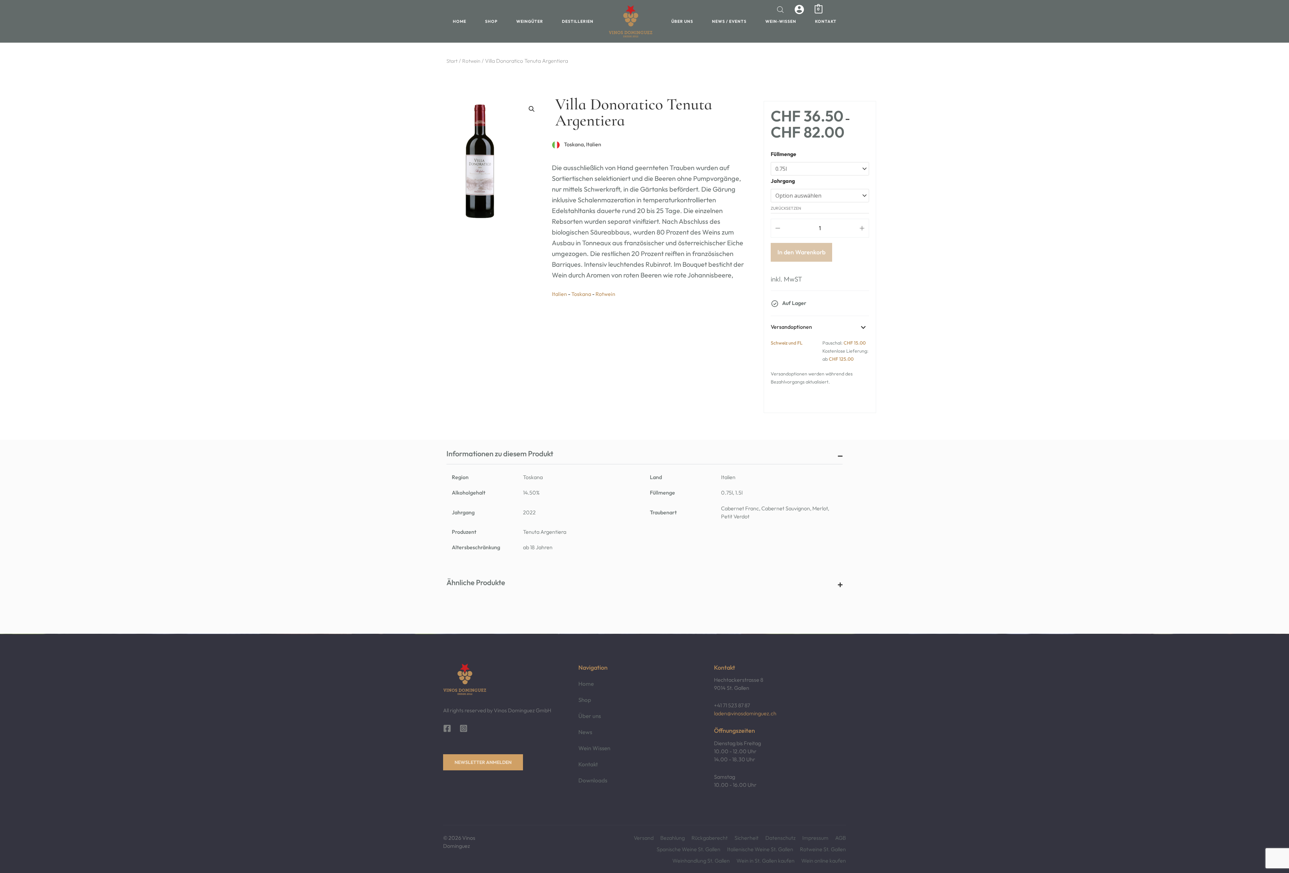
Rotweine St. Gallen (823, 849)
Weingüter (529, 21)
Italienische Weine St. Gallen (760, 849)
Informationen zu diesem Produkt (499, 453)
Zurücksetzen (786, 208)
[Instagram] (464, 728)
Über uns (682, 21)
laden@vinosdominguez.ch (745, 713)
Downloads (592, 780)
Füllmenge (783, 154)
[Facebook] (447, 728)
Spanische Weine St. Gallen (688, 849)
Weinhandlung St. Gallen (701, 860)
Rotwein (471, 61)
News (585, 731)
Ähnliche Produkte (475, 582)
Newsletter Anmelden (483, 762)
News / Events (729, 21)
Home (459, 21)
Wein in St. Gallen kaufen (765, 860)
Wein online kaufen (823, 860)
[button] (532, 109)
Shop (491, 21)
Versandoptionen (791, 326)
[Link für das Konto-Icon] (799, 9)
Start (452, 61)
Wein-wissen (780, 21)
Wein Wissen (594, 748)
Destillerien (577, 21)
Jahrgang (783, 180)
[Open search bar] (780, 9)
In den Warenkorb (801, 252)
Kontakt (826, 21)
